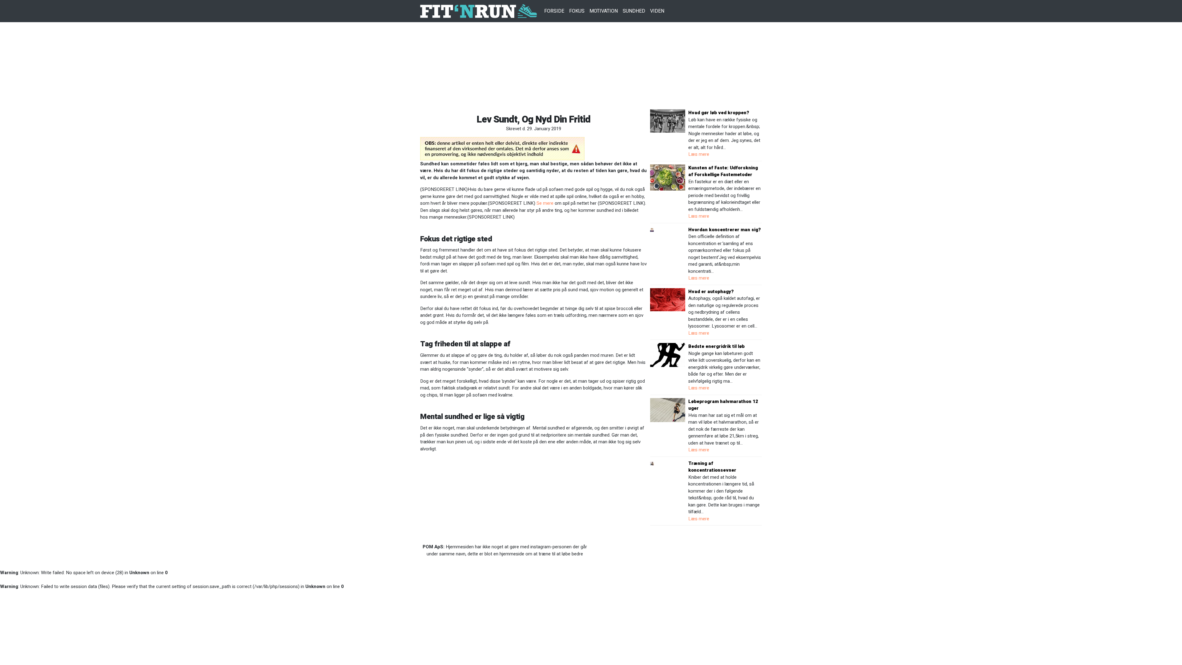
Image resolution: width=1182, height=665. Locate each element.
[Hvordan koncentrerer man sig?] (652, 229)
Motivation (603, 11)
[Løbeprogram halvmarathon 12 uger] (667, 409)
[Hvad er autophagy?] (667, 299)
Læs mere (698, 154)
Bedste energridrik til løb (716, 346)
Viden (657, 11)
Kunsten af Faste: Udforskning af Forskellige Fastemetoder (723, 171)
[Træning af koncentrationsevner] (652, 463)
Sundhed (634, 11)
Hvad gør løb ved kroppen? (718, 112)
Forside (554, 11)
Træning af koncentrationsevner (712, 467)
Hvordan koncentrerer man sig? (724, 229)
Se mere (545, 203)
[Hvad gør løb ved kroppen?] (667, 120)
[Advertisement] (591, 66)
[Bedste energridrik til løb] (667, 354)
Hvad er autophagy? (711, 291)
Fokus (577, 11)
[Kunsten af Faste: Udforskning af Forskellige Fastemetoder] (667, 177)
